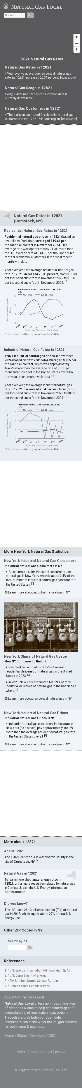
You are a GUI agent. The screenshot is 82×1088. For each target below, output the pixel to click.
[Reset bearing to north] (76, 49)
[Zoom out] (76, 43)
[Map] (41, 38)
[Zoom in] (76, 37)
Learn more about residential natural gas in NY (40, 698)
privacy (60, 1051)
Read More (68, 77)
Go (30, 15)
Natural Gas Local (36, 6)
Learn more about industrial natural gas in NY (39, 592)
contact (46, 1051)
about (34, 1051)
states (21, 1051)
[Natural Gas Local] (6, 6)
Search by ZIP (18, 941)
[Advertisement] (41, 167)
